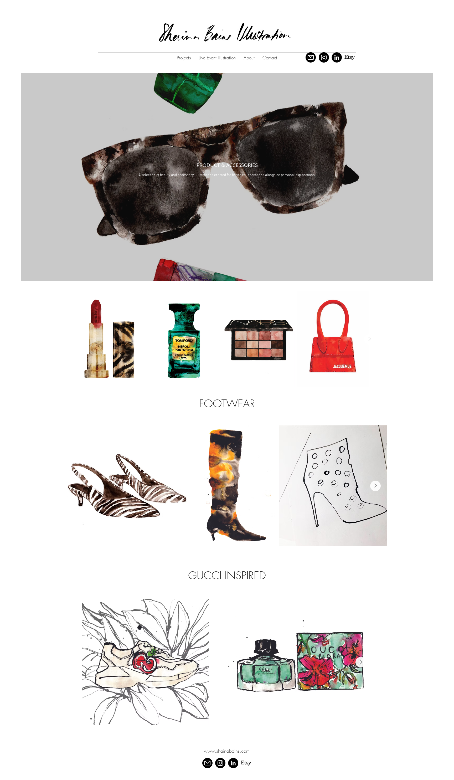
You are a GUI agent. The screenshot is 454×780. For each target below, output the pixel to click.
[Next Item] (369, 339)
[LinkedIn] (337, 57)
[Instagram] (324, 57)
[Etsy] (349, 57)
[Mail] (311, 57)
